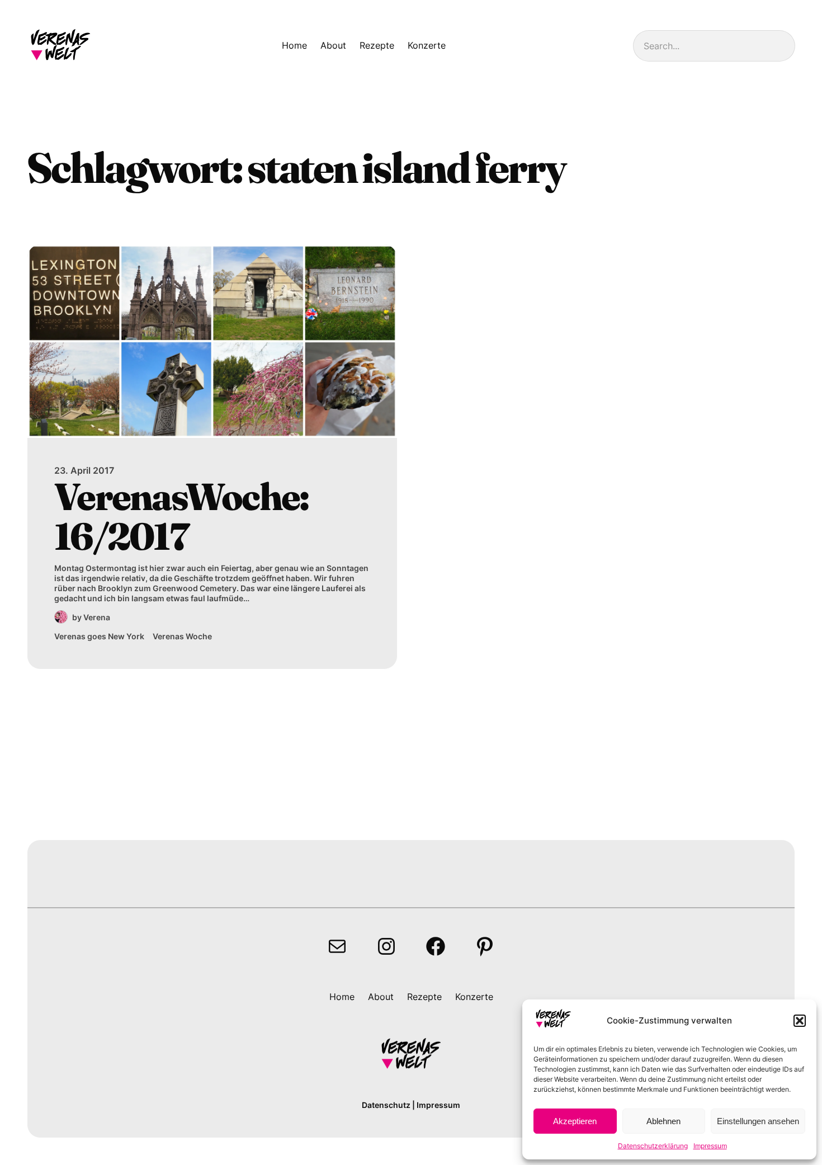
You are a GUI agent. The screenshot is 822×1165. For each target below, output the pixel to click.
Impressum (710, 1146)
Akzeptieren (575, 1121)
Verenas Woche (182, 636)
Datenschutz (386, 1105)
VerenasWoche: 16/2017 (181, 516)
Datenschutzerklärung (653, 1146)
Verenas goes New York (99, 636)
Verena (96, 617)
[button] (799, 1020)
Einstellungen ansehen (758, 1121)
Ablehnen (663, 1121)
